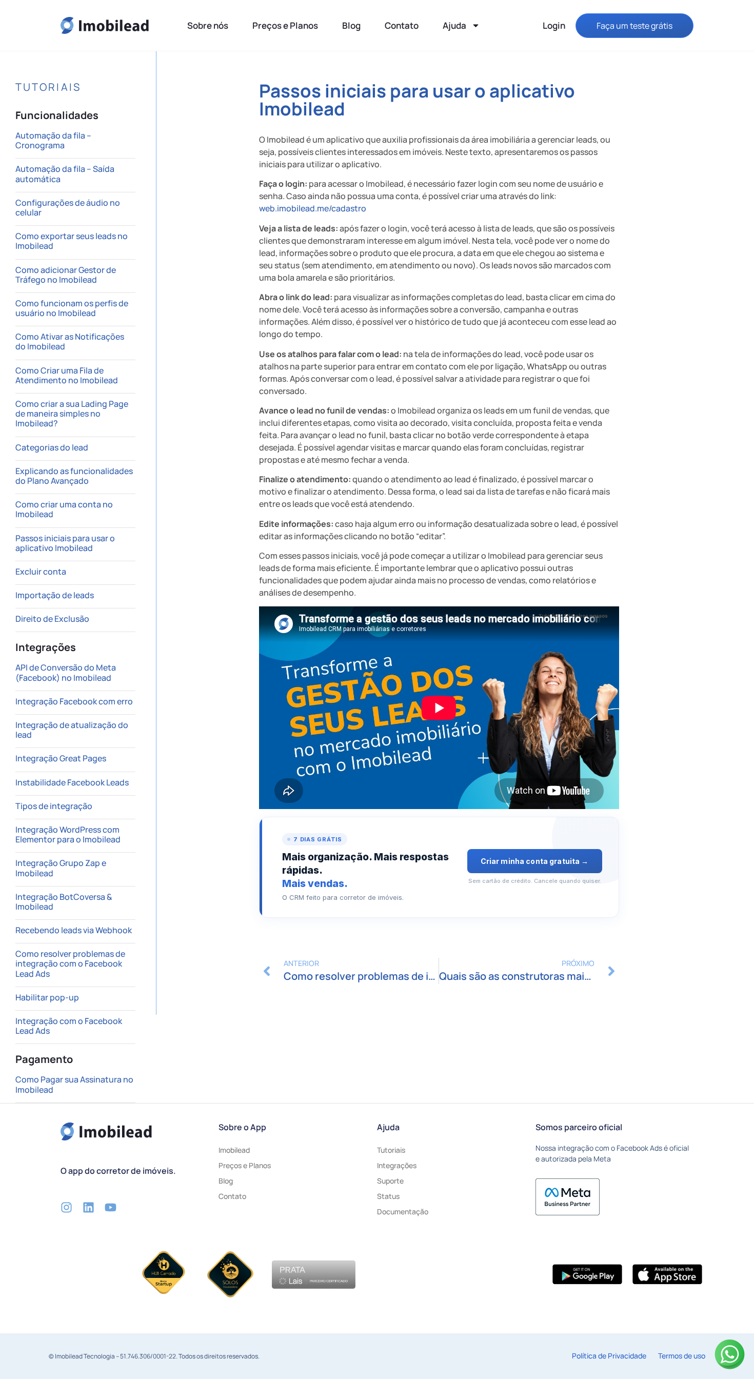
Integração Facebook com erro (74, 701)
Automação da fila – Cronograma (53, 140)
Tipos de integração (53, 806)
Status (388, 1196)
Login (554, 25)
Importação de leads (54, 595)
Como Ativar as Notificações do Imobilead (69, 341)
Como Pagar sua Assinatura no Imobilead (74, 1084)
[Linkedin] (88, 1207)
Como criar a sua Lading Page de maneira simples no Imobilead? (71, 413)
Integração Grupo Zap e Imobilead (60, 867)
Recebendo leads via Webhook (73, 930)
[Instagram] (66, 1207)
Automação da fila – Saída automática (64, 173)
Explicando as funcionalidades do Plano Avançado (74, 475)
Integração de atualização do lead (71, 729)
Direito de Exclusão (52, 618)
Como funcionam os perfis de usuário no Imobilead (71, 308)
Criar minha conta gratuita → (535, 861)
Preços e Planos (285, 25)
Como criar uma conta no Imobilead (64, 509)
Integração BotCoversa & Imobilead (63, 901)
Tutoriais (391, 1150)
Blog (351, 25)
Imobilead (234, 1150)
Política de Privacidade (609, 1356)
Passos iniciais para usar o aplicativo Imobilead (65, 543)
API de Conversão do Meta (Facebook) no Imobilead (65, 672)
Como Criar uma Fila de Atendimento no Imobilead (66, 375)
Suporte (390, 1181)
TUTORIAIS (48, 87)
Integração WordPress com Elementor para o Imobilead (68, 834)
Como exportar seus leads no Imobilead (71, 240)
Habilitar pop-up (47, 997)
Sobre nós (207, 25)
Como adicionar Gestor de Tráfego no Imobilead (65, 274)
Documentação (402, 1211)
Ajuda (454, 25)
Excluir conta (40, 571)
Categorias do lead (51, 447)
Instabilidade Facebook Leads (72, 782)
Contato (402, 25)
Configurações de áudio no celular (67, 207)
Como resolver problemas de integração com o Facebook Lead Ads (70, 963)
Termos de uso (681, 1356)
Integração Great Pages (60, 758)
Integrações (396, 1165)
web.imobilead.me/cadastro (312, 208)
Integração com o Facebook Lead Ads (68, 1025)
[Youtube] (110, 1207)
